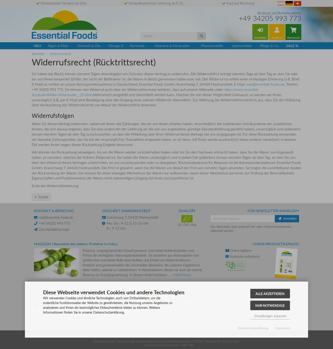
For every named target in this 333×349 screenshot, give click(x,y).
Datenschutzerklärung (253, 328)
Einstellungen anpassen (270, 316)
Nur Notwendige (270, 305)
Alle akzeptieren (270, 293)
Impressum (282, 328)
